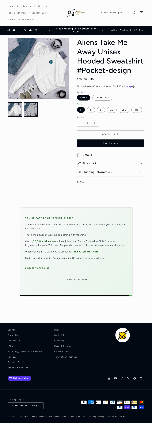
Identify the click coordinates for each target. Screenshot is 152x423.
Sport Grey (102, 97)
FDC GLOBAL (22, 417)
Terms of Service (18, 368)
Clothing (59, 340)
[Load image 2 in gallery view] (31, 109)
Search (12, 330)
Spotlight (60, 335)
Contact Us (14, 340)
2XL (124, 110)
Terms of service (117, 417)
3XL (137, 110)
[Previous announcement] (49, 30)
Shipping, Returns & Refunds (25, 351)
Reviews (12, 357)
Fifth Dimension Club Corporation (48, 417)
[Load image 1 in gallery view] (15, 109)
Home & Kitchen (63, 346)
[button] (24, 6)
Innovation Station (65, 357)
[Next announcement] (102, 30)
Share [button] (83, 182)
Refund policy (77, 417)
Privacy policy (97, 417)
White (83, 97)
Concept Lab (61, 351)
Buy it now (110, 143)
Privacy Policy (17, 362)
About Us (13, 335)
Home (57, 330)
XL (111, 110)
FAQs (10, 346)
